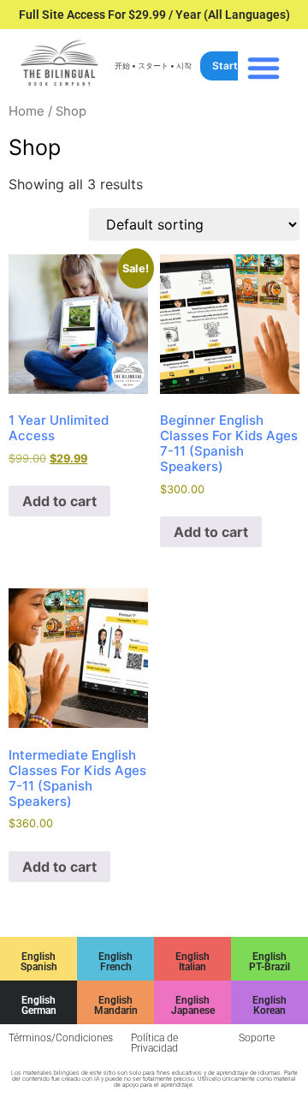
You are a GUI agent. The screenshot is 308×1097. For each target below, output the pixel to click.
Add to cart (59, 501)
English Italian (192, 962)
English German (38, 1005)
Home (26, 111)
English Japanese (193, 1005)
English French (115, 962)
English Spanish (39, 962)
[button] (263, 67)
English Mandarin (116, 1005)
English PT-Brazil (269, 962)
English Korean (269, 1005)
